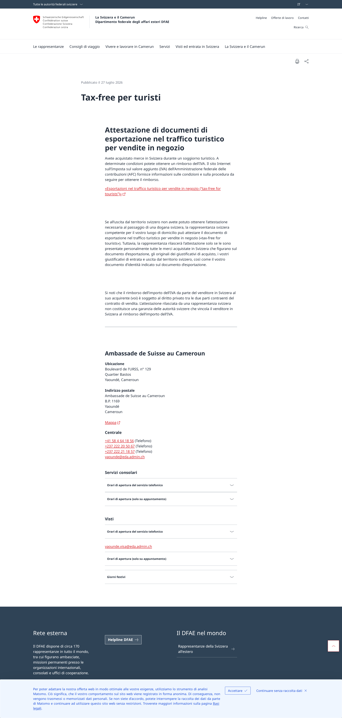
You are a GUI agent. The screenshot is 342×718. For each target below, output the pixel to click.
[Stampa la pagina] (297, 61)
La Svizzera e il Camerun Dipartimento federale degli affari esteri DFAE (132, 19)
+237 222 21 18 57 (120, 451)
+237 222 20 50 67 (120, 446)
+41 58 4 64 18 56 (119, 440)
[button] (48, 46)
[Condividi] (306, 61)
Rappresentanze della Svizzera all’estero (203, 649)
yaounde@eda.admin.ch (125, 456)
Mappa (110, 422)
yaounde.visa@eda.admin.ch (128, 546)
